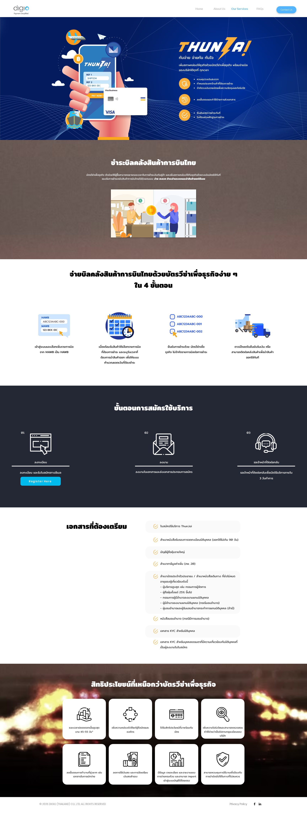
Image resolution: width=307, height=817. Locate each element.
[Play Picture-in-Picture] (185, 232)
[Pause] (115, 232)
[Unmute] (121, 232)
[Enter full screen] (191, 232)
